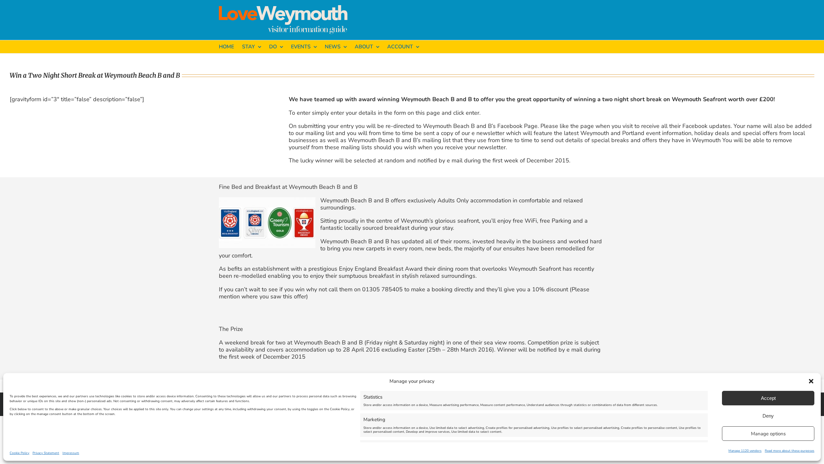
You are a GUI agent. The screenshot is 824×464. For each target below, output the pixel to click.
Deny (768, 416)
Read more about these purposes (789, 451)
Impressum (70, 453)
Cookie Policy (19, 453)
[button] (811, 381)
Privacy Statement (46, 453)
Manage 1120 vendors (745, 451)
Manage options (768, 433)
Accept (768, 398)
